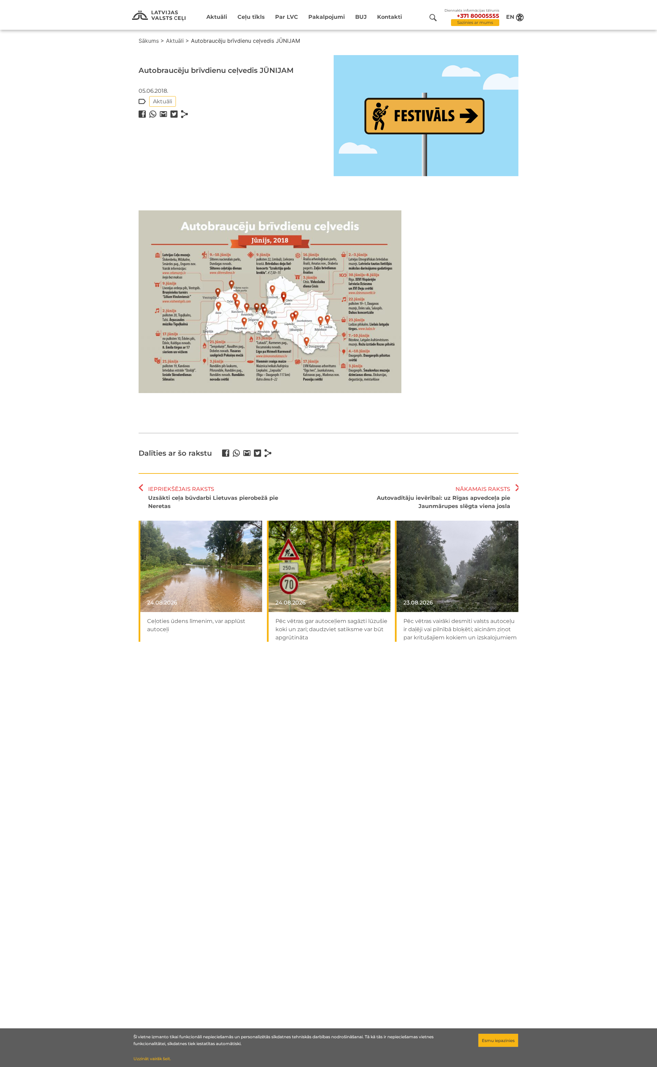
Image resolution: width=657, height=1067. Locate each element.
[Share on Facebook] (142, 114)
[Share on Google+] (163, 114)
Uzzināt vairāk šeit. (152, 1058)
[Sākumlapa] (158, 16)
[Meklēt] (433, 17)
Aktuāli (216, 17)
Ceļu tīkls (251, 17)
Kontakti (389, 17)
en (510, 17)
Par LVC (286, 17)
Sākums (149, 40)
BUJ (361, 17)
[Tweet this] (174, 114)
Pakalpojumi (326, 17)
